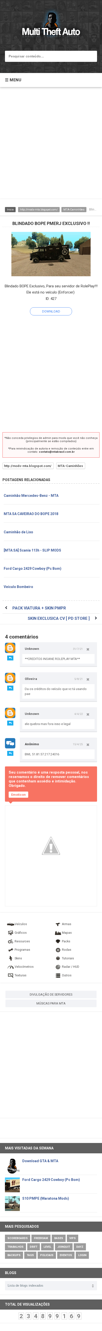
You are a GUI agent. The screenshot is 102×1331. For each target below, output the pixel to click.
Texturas (20, 975)
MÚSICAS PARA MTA (51, 1003)
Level (47, 1246)
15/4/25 (78, 744)
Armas (66, 924)
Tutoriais (68, 958)
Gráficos (21, 932)
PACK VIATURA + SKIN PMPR (39, 608)
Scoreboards (17, 1238)
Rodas (66, 949)
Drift (33, 1246)
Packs (66, 941)
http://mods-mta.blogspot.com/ (39, 209)
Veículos (21, 924)
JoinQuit (63, 1246)
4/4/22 (78, 713)
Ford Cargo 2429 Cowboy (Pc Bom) (32, 568)
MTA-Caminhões (73, 209)
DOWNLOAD (51, 311)
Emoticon (18, 794)
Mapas (67, 932)
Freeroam (41, 1238)
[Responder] (10, 658)
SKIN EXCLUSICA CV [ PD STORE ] (59, 618)
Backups (14, 1255)
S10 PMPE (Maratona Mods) (45, 1198)
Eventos (66, 1255)
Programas (22, 949)
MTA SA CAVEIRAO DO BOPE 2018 (31, 514)
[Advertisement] (51, 145)
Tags (30, 1255)
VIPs (72, 1238)
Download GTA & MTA (40, 1161)
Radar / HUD (70, 966)
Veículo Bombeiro (18, 587)
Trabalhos (15, 1246)
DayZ (79, 1246)
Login (82, 1255)
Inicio (10, 209)
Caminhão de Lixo (18, 532)
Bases (58, 1238)
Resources (22, 941)
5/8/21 (78, 678)
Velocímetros (24, 966)
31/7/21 (78, 648)
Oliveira (31, 679)
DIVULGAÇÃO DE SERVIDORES (51, 994)
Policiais (46, 1255)
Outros (67, 975)
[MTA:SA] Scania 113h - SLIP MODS (32, 550)
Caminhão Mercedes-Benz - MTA (31, 496)
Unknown (32, 649)
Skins (18, 958)
